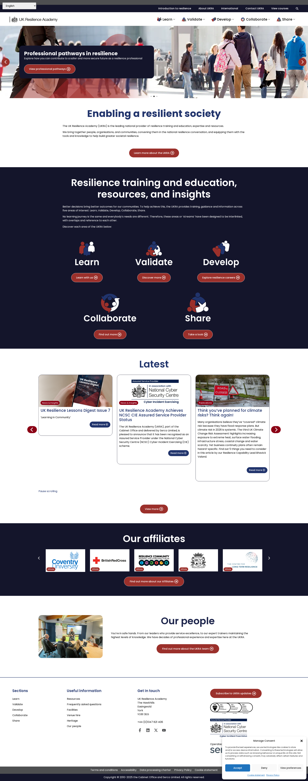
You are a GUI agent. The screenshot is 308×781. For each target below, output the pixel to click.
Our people (74, 726)
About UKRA (206, 8)
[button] (301, 740)
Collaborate (256, 19)
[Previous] (32, 429)
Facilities (72, 710)
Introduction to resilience (174, 8)
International (229, 8)
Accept (237, 768)
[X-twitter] (156, 730)
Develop (224, 19)
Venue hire (73, 715)
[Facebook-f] (139, 730)
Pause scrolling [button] (47, 491)
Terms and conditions (104, 770)
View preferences (290, 768)
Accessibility (129, 770)
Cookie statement (256, 775)
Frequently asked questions (84, 704)
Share (287, 19)
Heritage (72, 721)
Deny (264, 768)
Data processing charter (155, 770)
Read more (99, 424)
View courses (279, 8)
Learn (167, 19)
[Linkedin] (147, 730)
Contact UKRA (254, 8)
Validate (194, 19)
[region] (154, 62)
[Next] (276, 429)
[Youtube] (164, 730)
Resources (73, 699)
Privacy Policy (272, 775)
